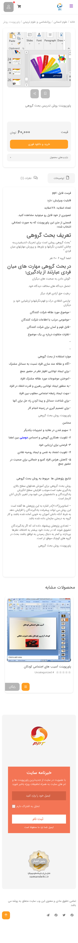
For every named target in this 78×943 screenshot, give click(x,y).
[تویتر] (64, 915)
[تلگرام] (48, 915)
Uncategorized (43, 673)
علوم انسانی (60, 22)
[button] (39, 60)
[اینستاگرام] (56, 915)
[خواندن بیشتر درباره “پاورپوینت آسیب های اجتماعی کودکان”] (26, 687)
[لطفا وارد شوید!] (9, 7)
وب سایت (34, 901)
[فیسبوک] (72, 915)
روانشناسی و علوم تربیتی (37, 22)
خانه (72, 22)
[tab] (61, 178)
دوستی (24, 437)
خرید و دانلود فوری (39, 144)
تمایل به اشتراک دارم (28, 806)
